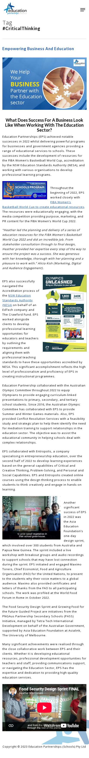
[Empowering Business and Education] (44, 115)
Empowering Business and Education (38, 48)
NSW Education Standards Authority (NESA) (17, 300)
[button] (82, 10)
